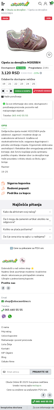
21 (9, 83)
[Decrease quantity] (3, 91)
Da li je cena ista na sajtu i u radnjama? (24, 236)
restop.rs (36, 385)
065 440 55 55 (20, 115)
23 (21, 83)
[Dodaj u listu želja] (49, 55)
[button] (3, 3)
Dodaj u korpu (22, 91)
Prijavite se (40, 371)
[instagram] (8, 288)
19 (3, 83)
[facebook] (3, 288)
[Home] (2, 9)
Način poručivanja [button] (12, 96)
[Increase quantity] (11, 91)
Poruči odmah (43, 91)
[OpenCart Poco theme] (21, 3)
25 (33, 83)
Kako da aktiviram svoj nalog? (19, 212)
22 (15, 83)
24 (27, 83)
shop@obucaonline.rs (18, 301)
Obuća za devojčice (16, 9)
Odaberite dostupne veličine (18, 79)
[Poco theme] (14, 260)
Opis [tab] (4, 125)
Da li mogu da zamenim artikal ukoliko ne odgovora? (26, 221)
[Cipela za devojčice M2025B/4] (27, 39)
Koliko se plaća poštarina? (18, 229)
